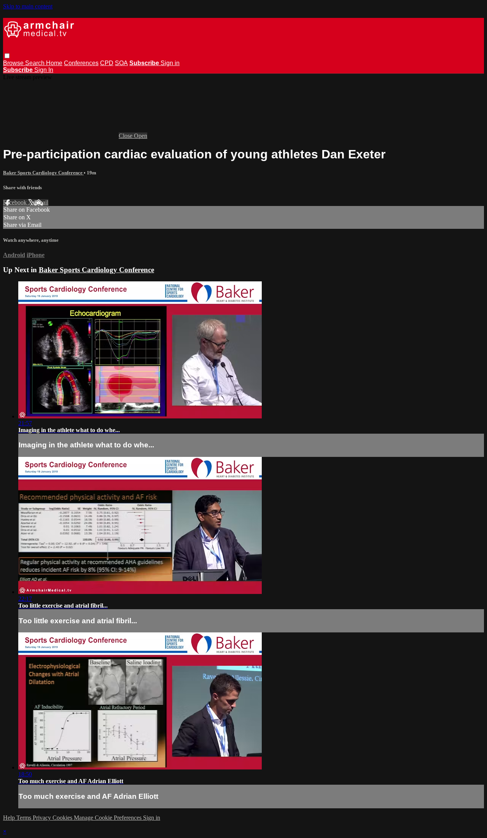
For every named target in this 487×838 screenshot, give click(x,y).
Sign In (43, 70)
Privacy (43, 817)
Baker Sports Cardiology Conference (43, 173)
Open (140, 135)
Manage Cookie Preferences (108, 817)
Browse (14, 63)
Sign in (170, 63)
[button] (7, 55)
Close (126, 135)
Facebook (15, 202)
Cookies (63, 817)
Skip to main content (28, 6)
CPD (106, 63)
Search (35, 63)
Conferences (81, 63)
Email (41, 202)
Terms (24, 817)
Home (54, 63)
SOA (121, 63)
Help (9, 817)
